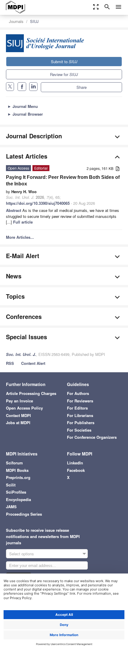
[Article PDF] (117, 169)
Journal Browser (25, 114)
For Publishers (80, 422)
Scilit (10, 485)
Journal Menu (22, 106)
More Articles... (20, 237)
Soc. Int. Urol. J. (21, 354)
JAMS (11, 506)
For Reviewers (80, 401)
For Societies (79, 430)
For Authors (78, 393)
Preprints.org (18, 477)
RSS (10, 363)
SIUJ (34, 21)
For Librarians (80, 415)
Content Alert (33, 363)
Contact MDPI (18, 415)
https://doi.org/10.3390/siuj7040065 (38, 203)
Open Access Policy (24, 408)
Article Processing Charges (31, 393)
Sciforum (14, 463)
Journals (16, 21)
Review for (64, 74)
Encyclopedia (18, 499)
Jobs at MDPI (18, 422)
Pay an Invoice (19, 401)
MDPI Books (17, 470)
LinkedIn (75, 463)
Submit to (64, 61)
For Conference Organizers (92, 437)
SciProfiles (16, 492)
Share (82, 87)
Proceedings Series (24, 514)
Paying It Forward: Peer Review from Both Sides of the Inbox (63, 180)
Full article (23, 222)
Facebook (76, 470)
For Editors (77, 408)
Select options (21, 554)
